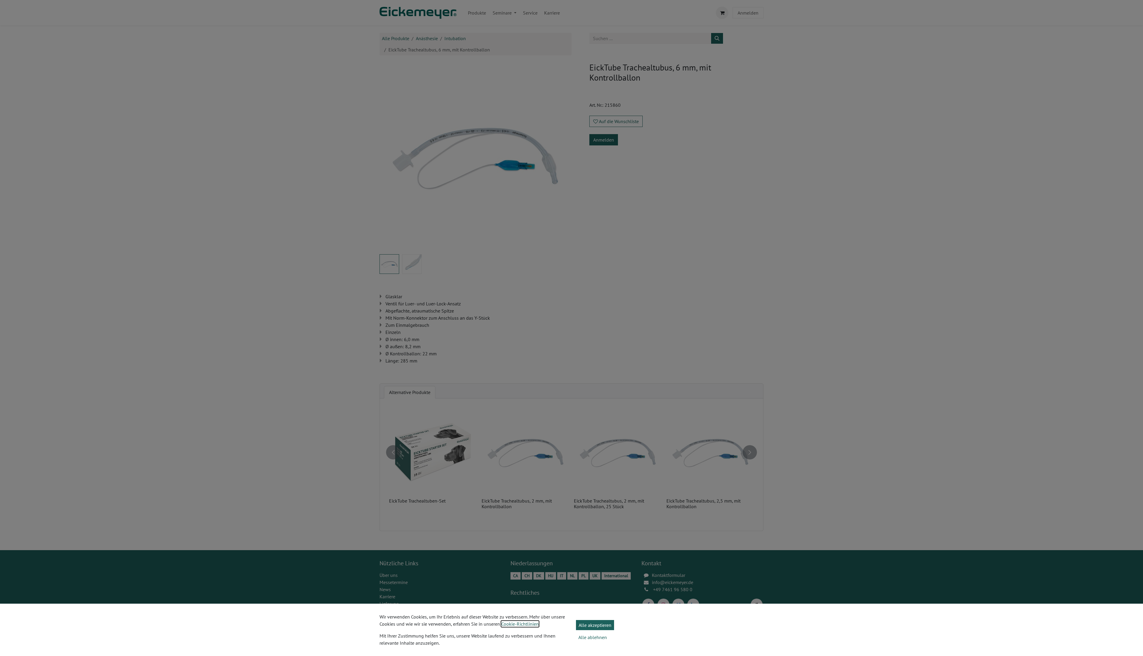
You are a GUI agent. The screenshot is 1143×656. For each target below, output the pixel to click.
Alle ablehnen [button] (592, 637)
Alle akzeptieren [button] (595, 625)
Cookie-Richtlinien (520, 624)
